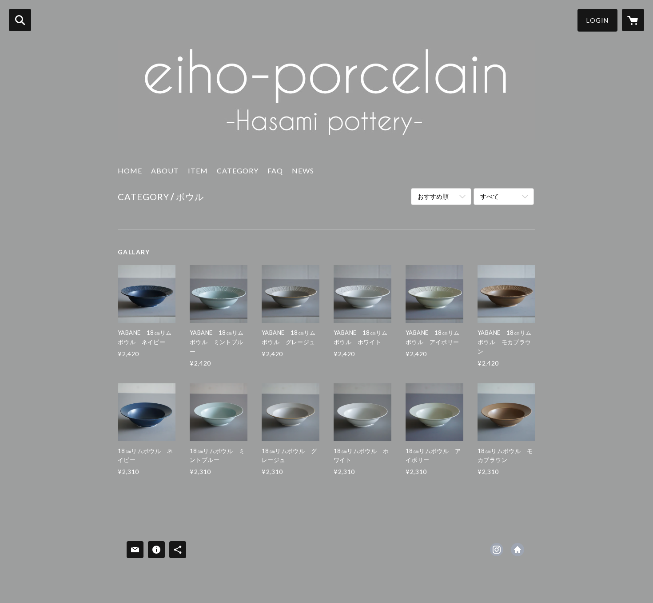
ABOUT (165, 170)
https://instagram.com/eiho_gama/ (496, 549)
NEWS (303, 170)
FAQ (275, 170)
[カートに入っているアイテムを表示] (633, 20)
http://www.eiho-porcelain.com (517, 549)
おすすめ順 (433, 196)
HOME (130, 170)
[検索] (20, 20)
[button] (597, 20)
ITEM (198, 170)
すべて (489, 196)
